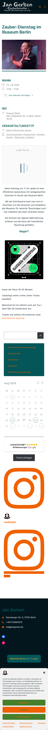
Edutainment (29, 134)
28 (12, 397)
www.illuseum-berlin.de (13, 318)
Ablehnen (24, 710)
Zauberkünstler (14, 353)
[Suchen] (40, 335)
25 (12, 420)
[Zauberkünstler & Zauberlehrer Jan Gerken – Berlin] (18, 7)
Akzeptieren (24, 702)
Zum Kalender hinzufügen (19, 95)
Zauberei (30, 137)
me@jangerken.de (14, 627)
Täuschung (19, 137)
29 (35, 420)
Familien (41, 134)
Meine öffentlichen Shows (18, 130)
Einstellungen (24, 717)
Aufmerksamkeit (14, 134)
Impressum (41, 723)
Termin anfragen (24, 457)
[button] (44, 672)
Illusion (9, 137)
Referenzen (12, 366)
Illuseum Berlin (13, 113)
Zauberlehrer (13, 360)
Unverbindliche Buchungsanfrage (22, 347)
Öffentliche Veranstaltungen (19, 372)
